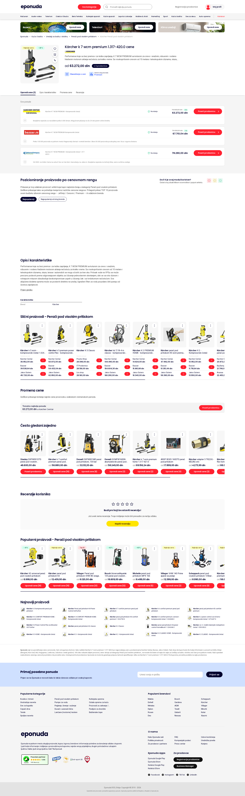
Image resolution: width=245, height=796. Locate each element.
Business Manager (185, 766)
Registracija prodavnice (186, 7)
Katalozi (221, 16)
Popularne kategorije (32, 693)
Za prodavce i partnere (157, 744)
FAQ (176, 737)
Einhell (150, 702)
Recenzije (80, 92)
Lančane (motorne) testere (66, 712)
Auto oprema (204, 16)
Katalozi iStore (154, 768)
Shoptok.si (141, 791)
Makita (150, 699)
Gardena (178, 702)
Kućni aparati (109, 16)
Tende (22, 712)
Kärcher (56, 304)
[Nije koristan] (209, 180)
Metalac (151, 706)
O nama (153, 731)
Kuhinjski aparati (93, 16)
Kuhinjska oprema (96, 699)
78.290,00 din (180, 153)
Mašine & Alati (142, 16)
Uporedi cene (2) (145, 471)
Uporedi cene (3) (28, 92)
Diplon (150, 709)
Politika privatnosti (155, 740)
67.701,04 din (180, 133)
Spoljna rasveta (26, 715)
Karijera (204, 744)
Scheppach (205, 699)
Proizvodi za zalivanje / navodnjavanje (98, 706)
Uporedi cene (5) (145, 585)
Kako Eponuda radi (155, 737)
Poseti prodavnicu (206, 111)
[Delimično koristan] (214, 180)
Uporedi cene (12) (117, 585)
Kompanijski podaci (183, 740)
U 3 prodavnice (100, 66)
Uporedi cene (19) (61, 471)
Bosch (177, 699)
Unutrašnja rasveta (28, 702)
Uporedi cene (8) (89, 471)
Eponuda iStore (154, 762)
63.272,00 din (180, 112)
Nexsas (178, 715)
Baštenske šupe (95, 712)
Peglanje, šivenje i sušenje (65, 706)
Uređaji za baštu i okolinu (57, 36)
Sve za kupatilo (26, 706)
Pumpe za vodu (61, 702)
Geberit (178, 712)
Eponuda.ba (154, 791)
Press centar (180, 744)
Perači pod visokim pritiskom (84, 36)
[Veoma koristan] (220, 180)
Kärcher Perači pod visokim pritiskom (116, 36)
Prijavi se (214, 674)
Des (149, 715)
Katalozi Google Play (156, 765)
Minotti (204, 709)
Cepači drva (25, 709)
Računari (24, 16)
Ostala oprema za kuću (98, 702)
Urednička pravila (208, 740)
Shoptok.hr (148, 791)
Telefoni (48, 16)
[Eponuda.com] (31, 7)
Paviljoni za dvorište (97, 709)
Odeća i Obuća (62, 16)
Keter (203, 712)
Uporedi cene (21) (89, 585)
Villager (204, 706)
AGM (177, 706)
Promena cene (66, 92)
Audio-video (36, 16)
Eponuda (24, 36)
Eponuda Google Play (156, 758)
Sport (165, 16)
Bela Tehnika (77, 16)
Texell (177, 709)
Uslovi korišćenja (208, 737)
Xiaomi (204, 715)
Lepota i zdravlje (125, 16)
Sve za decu (190, 16)
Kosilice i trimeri (27, 699)
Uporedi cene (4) (173, 471)
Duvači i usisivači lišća (64, 709)
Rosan (150, 712)
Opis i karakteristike (47, 92)
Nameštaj (155, 16)
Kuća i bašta (177, 16)
